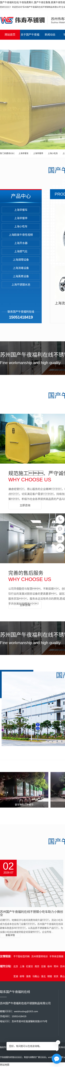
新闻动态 (50, 34)
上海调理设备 (21, 259)
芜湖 (15, 976)
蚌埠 (22, 976)
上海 (22, 966)
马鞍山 (35, 976)
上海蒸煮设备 (21, 276)
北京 (15, 966)
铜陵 (49, 976)
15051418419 (60, 519)
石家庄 (29, 966)
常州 (56, 966)
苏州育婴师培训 (39, 956)
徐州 (49, 966)
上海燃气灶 (21, 251)
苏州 (62, 966)
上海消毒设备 (21, 268)
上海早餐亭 (38, 153)
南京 (37, 966)
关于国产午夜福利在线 (30, 39)
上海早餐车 (23, 153)
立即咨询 (25, 505)
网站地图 (4, 1064)
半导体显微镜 (56, 956)
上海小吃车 (53, 153)
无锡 (43, 966)
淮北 (43, 976)
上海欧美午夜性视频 (21, 234)
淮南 (28, 976)
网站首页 (10, 34)
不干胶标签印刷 (21, 956)
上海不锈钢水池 (21, 284)
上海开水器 (21, 243)
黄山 (62, 976)
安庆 (56, 976)
